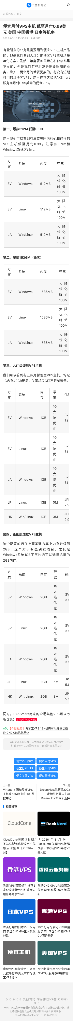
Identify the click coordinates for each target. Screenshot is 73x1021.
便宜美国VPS (24, 775)
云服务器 (8, 13)
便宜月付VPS (47, 768)
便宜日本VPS (24, 768)
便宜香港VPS (47, 775)
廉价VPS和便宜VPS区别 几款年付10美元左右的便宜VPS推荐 (19, 973)
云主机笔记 (36, 5)
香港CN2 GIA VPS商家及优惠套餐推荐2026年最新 (54, 890)
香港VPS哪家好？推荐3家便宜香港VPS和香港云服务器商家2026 (19, 890)
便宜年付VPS (47, 761)
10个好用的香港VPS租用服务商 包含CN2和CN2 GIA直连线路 (54, 931)
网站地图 (42, 999)
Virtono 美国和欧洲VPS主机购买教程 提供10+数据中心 (18, 794)
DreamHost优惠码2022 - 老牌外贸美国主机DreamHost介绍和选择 (55, 794)
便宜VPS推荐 (24, 761)
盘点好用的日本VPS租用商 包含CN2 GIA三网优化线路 (19, 931)
